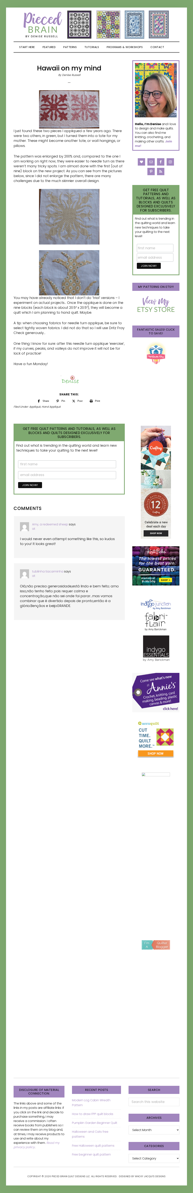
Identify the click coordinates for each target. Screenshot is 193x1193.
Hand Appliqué (51, 407)
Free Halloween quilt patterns (93, 1145)
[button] (172, 47)
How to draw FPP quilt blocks (92, 1114)
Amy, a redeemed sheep (50, 524)
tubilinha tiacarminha (47, 571)
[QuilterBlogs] (155, 945)
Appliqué (35, 407)
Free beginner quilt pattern (91, 1154)
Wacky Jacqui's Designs (150, 1176)
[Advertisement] (155, 872)
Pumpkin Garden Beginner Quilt (94, 1123)
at (33, 529)
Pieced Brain (96, 24)
